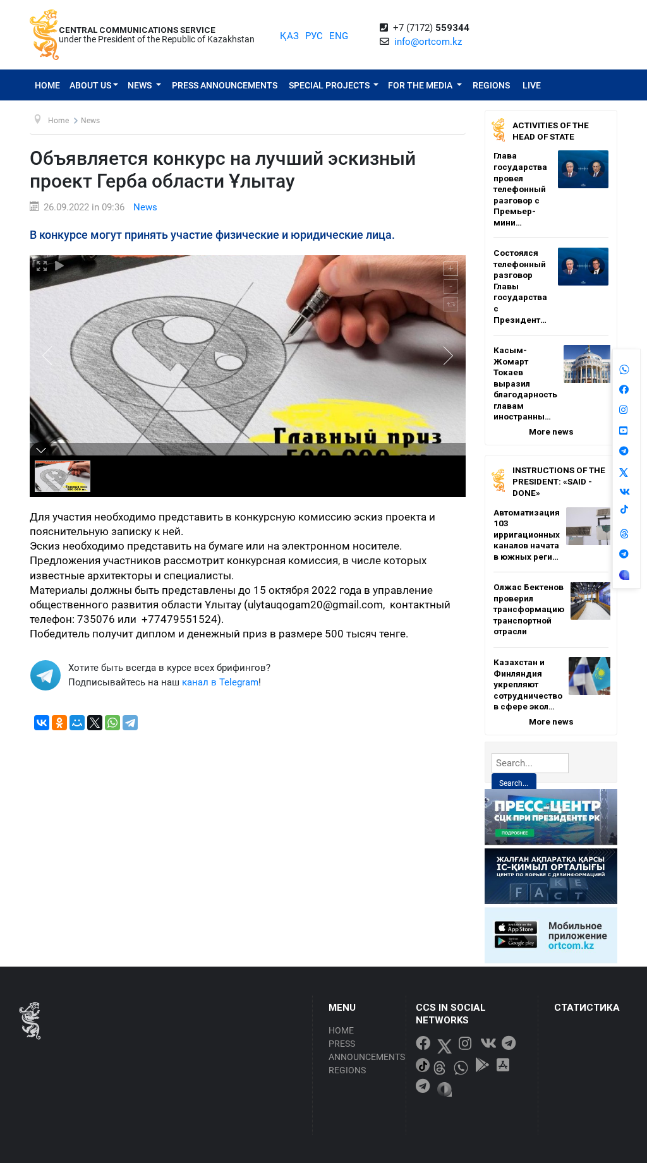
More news (551, 431)
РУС (314, 36)
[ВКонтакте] (41, 722)
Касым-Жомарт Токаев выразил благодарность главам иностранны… (525, 383)
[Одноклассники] (59, 722)
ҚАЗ (289, 36)
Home (47, 85)
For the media (421, 85)
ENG (338, 36)
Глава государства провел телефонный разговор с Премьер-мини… (520, 188)
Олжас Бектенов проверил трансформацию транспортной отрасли (528, 609)
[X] (94, 722)
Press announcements (224, 85)
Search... (513, 783)
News (141, 85)
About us (90, 85)
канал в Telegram (220, 682)
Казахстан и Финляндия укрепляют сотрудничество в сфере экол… (527, 684)
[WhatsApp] (112, 722)
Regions (491, 85)
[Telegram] (130, 722)
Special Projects (330, 85)
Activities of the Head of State (550, 131)
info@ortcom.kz (428, 41)
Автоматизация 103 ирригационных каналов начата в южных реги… (526, 534)
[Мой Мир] (77, 722)
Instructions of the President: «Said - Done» (558, 481)
